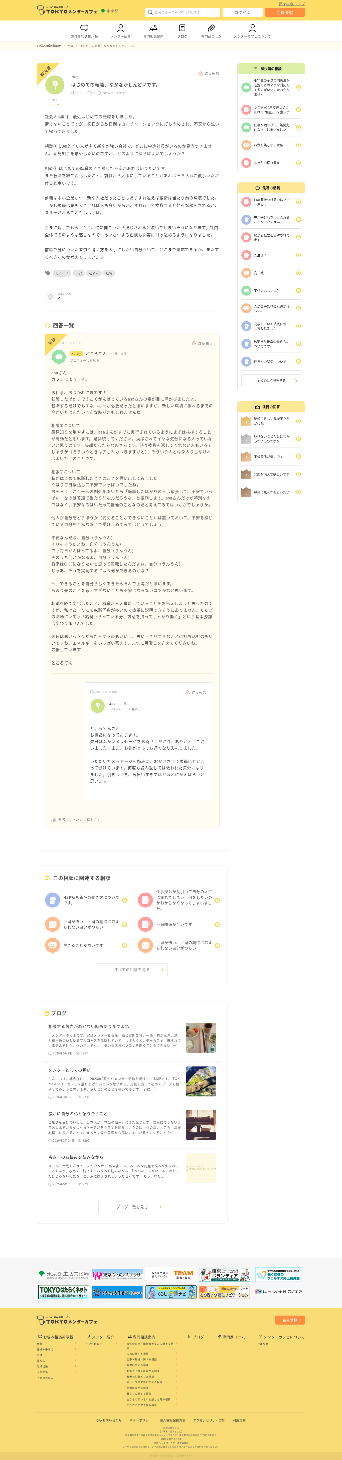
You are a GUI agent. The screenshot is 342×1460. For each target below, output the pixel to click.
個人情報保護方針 (173, 1420)
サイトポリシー (140, 1420)
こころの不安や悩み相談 (142, 1405)
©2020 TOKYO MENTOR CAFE (171, 1456)
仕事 (40, 1343)
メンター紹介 (120, 36)
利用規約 (239, 1420)
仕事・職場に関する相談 (142, 1359)
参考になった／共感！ (75, 820)
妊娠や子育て (45, 1349)
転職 (109, 273)
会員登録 (284, 12)
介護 (40, 1355)
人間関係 (42, 1372)
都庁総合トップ (292, 3)
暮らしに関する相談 (139, 1393)
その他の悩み (45, 1378)
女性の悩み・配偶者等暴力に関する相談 (150, 1346)
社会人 (94, 273)
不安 (79, 273)
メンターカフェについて (252, 36)
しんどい (62, 273)
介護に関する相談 (138, 1388)
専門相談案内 (153, 36)
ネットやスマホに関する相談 (144, 1382)
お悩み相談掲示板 (84, 36)
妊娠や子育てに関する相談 (143, 1371)
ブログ (182, 36)
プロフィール (55, 104)
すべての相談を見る (132, 969)
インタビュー (94, 1343)
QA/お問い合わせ (109, 1420)
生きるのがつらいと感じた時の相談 (149, 1399)
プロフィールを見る (84, 360)
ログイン (242, 12)
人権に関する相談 (138, 1353)
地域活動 (42, 1366)
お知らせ (262, 1343)
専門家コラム (211, 36)
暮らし (41, 1360)
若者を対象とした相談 (140, 1376)
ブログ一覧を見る (132, 1207)
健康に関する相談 (138, 1365)
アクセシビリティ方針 (209, 1420)
